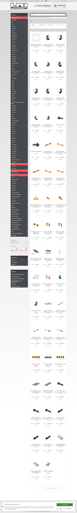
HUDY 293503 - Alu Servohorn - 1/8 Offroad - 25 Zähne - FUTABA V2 (48, 445)
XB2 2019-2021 (15, 179)
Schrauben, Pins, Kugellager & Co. (17, 233)
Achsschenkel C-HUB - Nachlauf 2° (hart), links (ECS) (48, 45)
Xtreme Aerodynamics (16, 196)
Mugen (13, 95)
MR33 (13, 89)
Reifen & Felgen (14, 211)
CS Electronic (14, 45)
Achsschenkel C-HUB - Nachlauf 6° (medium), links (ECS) (36, 125)
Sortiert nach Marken (15, 17)
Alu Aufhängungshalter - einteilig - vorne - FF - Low (36, 179)
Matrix (13, 82)
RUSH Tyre (14, 122)
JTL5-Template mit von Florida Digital (44, 511)
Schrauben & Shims (15, 192)
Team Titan (14, 148)
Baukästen (14, 166)
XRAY (13, 164)
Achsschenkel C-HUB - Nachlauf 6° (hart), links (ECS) (48, 98)
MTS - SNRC (14, 91)
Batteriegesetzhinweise (16, 286)
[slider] (11, 250)
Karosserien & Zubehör (16, 209)
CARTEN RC (14, 37)
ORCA (13, 100)
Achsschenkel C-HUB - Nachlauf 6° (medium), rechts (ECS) (48, 125)
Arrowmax (14, 26)
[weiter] (39, 27)
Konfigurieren (69, 508)
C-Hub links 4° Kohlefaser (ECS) (60, 284)
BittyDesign (14, 32)
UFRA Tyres (14, 157)
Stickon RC (14, 138)
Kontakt (42, 1)
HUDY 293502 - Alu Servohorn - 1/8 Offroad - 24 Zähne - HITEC (36, 445)
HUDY (13, 65)
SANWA (13, 125)
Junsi (13, 76)
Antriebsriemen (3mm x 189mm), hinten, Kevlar (60, 259)
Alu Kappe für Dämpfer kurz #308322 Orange (36, 232)
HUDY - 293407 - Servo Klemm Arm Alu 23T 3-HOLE (60, 391)
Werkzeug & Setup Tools (16, 229)
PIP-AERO (14, 105)
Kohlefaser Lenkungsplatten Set (48, 471)
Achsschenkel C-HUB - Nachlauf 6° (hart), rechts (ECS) (60, 98)
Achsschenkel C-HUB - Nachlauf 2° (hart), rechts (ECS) (60, 45)
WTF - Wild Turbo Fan (16, 159)
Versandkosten (14, 262)
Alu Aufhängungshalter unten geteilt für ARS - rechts (60, 205)
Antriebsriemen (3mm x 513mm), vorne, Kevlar (36, 284)
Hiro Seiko (14, 58)
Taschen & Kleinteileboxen (16, 220)
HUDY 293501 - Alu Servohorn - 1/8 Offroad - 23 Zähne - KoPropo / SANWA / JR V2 (60, 418)
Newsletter (14, 264)
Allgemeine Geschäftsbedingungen (18, 274)
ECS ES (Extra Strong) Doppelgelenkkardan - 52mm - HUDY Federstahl (60, 338)
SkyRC (13, 133)
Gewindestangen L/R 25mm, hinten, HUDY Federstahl (36, 391)
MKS (13, 87)
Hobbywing (14, 61)
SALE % (13, 205)
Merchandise (14, 235)
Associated (14, 28)
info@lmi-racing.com (15, 1)
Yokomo (13, 198)
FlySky (13, 52)
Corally (13, 43)
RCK (13, 114)
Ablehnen (60, 508)
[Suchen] (64, 14)
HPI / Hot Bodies (15, 63)
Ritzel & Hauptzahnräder (16, 194)
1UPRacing (14, 19)
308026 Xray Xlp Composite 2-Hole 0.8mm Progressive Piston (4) (36, 45)
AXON (13, 30)
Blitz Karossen (14, 35)
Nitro (12, 231)
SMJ (13, 135)
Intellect (13, 69)
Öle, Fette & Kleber (15, 227)
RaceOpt (13, 112)
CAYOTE (13, 39)
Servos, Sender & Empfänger (16, 218)
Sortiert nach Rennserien (16, 203)
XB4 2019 (14, 181)
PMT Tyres (14, 107)
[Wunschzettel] (65, 1)
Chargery (13, 41)
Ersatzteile (14, 168)
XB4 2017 (14, 190)
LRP (13, 80)
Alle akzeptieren (65, 504)
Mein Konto (37, 1)
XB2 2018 (14, 183)
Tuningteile (14, 170)
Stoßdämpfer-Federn (15, 222)
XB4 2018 (14, 185)
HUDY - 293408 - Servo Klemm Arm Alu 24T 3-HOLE (36, 418)
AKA (13, 22)
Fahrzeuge (13, 207)
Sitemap (13, 260)
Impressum (13, 284)
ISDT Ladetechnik (15, 71)
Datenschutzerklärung (15, 276)
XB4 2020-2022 (15, 172)
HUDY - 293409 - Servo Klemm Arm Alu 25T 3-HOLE (48, 418)
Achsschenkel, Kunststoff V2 (36, 151)
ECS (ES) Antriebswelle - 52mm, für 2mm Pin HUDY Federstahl (36, 338)
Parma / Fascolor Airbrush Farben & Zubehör (17, 103)
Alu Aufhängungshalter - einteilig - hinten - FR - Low (48, 152)
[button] (46, 1)
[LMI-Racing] (19, 6)
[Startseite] (31, 17)
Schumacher (14, 131)
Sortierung (33, 25)
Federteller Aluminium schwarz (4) (48, 365)
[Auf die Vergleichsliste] (38, 34)
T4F (12, 177)
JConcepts (14, 74)
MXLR (13, 84)
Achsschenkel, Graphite (60, 124)
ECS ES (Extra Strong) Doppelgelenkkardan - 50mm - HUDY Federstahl (48, 338)
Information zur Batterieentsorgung (18, 278)
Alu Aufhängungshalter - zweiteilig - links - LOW (48, 179)
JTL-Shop (36, 511)
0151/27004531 (24, 1)
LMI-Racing (14, 78)
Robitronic (14, 118)
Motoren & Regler (15, 216)
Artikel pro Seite (42, 25)
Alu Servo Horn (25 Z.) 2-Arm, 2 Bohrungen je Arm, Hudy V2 (36, 259)
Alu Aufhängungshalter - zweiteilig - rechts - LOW (60, 179)
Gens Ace (13, 54)
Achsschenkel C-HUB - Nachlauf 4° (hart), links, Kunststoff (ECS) (60, 72)
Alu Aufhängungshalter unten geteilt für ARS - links (48, 205)
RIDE (13, 116)
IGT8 (13, 67)
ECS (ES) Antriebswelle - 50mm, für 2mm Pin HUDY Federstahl (60, 311)
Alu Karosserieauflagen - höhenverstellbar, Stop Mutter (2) (60, 232)
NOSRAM (14, 97)
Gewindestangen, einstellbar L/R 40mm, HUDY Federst (48, 391)
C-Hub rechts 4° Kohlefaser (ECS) (36, 311)
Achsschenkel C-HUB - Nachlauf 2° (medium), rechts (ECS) (48, 72)
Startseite (31, 1)
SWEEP (13, 140)
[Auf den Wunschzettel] (40, 34)
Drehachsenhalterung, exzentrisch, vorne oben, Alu (48, 311)
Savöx (13, 127)
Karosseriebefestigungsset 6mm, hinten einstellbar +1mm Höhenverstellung (60, 445)
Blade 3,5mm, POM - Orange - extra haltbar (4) (48, 284)
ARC (13, 24)
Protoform (14, 109)
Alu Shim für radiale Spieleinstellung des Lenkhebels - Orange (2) (48, 259)
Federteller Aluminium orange (36, 365)
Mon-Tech (14, 93)
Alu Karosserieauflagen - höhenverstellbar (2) (48, 232)
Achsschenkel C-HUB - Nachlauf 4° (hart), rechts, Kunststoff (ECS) (36, 98)
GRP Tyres (14, 56)
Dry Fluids (14, 48)
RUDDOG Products (15, 120)
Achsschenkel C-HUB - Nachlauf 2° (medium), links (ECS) (36, 72)
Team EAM (14, 144)
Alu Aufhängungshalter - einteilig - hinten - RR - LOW (60, 152)
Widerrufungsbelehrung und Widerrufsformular (16, 281)
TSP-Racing (14, 151)
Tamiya (13, 142)
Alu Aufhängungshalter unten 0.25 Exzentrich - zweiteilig (36, 205)
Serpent (13, 129)
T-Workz (13, 155)
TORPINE (13, 153)
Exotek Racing (14, 50)
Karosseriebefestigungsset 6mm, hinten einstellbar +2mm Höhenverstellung (36, 471)
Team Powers (14, 146)
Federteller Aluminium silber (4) (60, 365)
